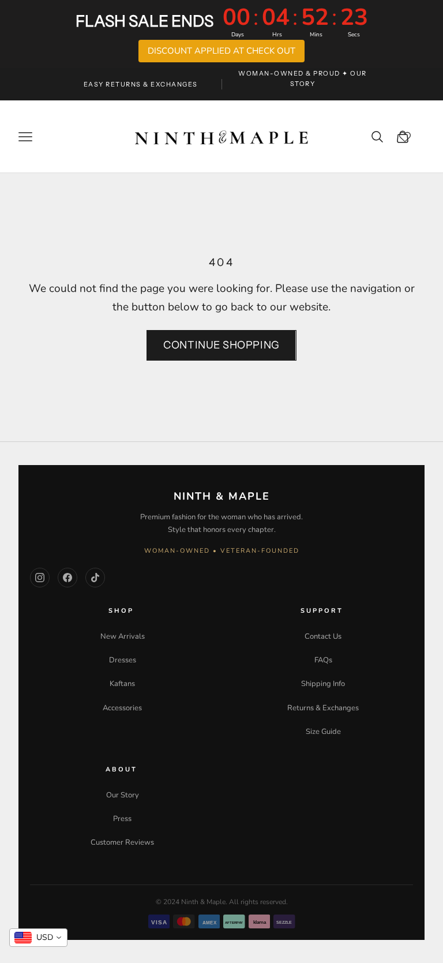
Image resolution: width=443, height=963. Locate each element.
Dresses (122, 660)
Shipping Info (323, 684)
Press (122, 819)
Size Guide (323, 731)
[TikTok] (95, 577)
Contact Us (323, 636)
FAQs (323, 660)
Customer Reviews (122, 842)
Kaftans (122, 684)
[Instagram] (40, 577)
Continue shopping (221, 345)
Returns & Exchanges (323, 708)
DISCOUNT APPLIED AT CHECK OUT (221, 51)
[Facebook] (67, 577)
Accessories (122, 708)
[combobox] (38, 937)
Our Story (122, 795)
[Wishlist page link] (412, 137)
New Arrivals (122, 636)
